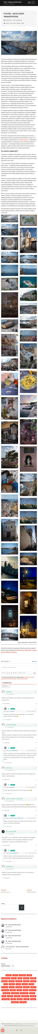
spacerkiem (15, 993)
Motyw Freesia (26, 1023)
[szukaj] (21, 907)
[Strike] (9, 673)
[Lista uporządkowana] (11, 673)
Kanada (4, 981)
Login (35, 661)
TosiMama (12, 711)
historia (26, 978)
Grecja (29, 975)
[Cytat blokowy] (15, 673)
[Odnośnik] (20, 673)
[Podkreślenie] (7, 673)
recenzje (13, 990)
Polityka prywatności (29, 1025)
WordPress (32, 1023)
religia (25, 990)
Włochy (18, 23)
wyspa (22, 23)
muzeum (5, 987)
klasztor (26, 981)
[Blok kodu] (18, 673)
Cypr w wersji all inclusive (14, 925)
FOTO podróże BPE (14, 853)
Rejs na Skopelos (12, 652)
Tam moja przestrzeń (12, 2)
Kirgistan (19, 981)
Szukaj (3, 903)
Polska (33, 987)
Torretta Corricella (23, 140)
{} (22, 672)
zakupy (33, 999)
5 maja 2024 (8, 20)
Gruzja (13, 978)
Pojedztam (9, 768)
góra (20, 978)
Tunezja (10, 996)
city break (22, 975)
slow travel (13, 23)
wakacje (33, 996)
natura (7, 23)
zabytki (26, 999)
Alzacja (8, 975)
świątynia (23, 1002)
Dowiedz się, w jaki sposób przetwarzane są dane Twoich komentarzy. (17, 678)
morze (31, 984)
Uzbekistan (25, 996)
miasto (25, 984)
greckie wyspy (6, 978)
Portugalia (5, 990)
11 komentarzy (18, 20)
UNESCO (17, 996)
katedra (11, 981)
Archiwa (3, 964)
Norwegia (19, 987)
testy (4, 996)
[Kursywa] (5, 673)
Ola (9, 709)
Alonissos (21, 650)
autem (15, 975)
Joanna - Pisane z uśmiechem (14, 798)
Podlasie (26, 987)
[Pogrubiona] (3, 673)
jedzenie (33, 978)
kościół (33, 981)
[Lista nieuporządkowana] (13, 673)
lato (6, 984)
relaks (19, 990)
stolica (32, 993)
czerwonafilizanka (11, 724)
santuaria (32, 990)
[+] (24, 672)
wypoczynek (5, 999)
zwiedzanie (14, 1002)
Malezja (12, 984)
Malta (18, 984)
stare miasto (24, 993)
